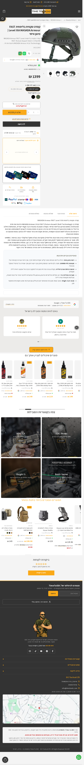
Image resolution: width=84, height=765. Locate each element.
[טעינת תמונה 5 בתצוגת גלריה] (50, 73)
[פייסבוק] (52, 651)
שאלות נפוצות (48, 213)
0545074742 (72, 685)
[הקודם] (36, 152)
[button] (4, 11)
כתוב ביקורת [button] (41, 572)
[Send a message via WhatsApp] (78, 757)
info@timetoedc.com (69, 688)
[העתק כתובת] (29, 53)
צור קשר (26, 2)
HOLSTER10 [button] (70, 544)
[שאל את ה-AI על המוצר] (20, 53)
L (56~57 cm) (33, 89)
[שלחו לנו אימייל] (29, 651)
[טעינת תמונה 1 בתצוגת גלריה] (72, 73)
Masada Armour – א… (69, 20)
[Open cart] (5, 760)
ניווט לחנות (36, 2)
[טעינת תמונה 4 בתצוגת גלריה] (58, 73)
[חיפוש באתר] (3, 18)
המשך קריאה (36, 47)
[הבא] (6, 152)
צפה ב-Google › (9, 304)
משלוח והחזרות (34, 213)
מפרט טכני (61, 213)
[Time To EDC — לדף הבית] (41, 624)
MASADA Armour (56, 20)
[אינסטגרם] (47, 651)
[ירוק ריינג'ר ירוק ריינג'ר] (38, 97)
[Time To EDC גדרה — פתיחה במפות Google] (41, 709)
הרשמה (53, 593)
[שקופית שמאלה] (78, 73)
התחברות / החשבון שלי (40, 602)
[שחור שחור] (33, 97)
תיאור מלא (73, 213)
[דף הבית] (41, 11)
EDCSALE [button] (10, 545)
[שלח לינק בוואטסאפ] (24, 53)
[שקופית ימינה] (43, 73)
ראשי (79, 20)
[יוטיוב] (41, 651)
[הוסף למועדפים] (76, 27)
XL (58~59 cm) (16, 89)
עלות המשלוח (30, 81)
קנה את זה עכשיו (21, 124)
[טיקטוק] (35, 651)
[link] (71, 391)
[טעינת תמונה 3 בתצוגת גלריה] (65, 73)
